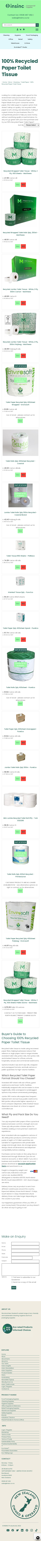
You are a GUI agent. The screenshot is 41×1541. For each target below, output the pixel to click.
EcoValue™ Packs (20, 47)
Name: (4, 1243)
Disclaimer (5, 1432)
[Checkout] (24, 29)
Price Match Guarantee (9, 1451)
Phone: (4, 1250)
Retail (20, 39)
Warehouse (15, 43)
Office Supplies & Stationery (11, 1406)
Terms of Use (6, 1434)
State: (3, 1254)
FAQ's (3, 1375)
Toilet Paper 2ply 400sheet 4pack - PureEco (20, 628)
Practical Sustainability (9, 1444)
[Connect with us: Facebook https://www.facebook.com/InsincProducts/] (13, 1530)
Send (14, 1288)
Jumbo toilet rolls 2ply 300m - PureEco (20, 767)
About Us (5, 1361)
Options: (4, 1277)
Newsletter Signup (8, 1380)
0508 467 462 (26, 15)
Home (5, 82)
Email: (4, 1246)
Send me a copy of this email (24, 1282)
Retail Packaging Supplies (10, 1408)
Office (11, 39)
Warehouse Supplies (9, 1411)
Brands (4, 1415)
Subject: (4, 1261)
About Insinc (6, 1359)
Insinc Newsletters (8, 1368)
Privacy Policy (6, 1437)
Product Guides (7, 1373)
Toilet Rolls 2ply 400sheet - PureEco (20, 687)
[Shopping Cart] (20, 29)
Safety (30, 39)
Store (10, 82)
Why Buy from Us (7, 1382)
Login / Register (7, 1387)
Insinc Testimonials (8, 1384)
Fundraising (5, 1377)
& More (27, 43)
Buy (23, 185)
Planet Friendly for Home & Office (13, 1420)
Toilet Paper (25, 82)
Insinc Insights (6, 1366)
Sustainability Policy (8, 1441)
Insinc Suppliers (7, 1370)
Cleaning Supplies (8, 1401)
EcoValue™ (5, 1448)
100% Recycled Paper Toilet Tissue (18, 83)
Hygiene (18, 35)
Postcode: (5, 1257)
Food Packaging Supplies (10, 1399)
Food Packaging (32, 35)
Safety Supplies (7, 1413)
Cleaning (6, 35)
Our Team (5, 1363)
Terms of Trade (7, 1439)
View (20, 421)
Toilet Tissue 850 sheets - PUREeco (20, 556)
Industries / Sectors (8, 1417)
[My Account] (18, 29)
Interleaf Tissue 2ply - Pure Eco (20, 592)
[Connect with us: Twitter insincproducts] (17, 1530)
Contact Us (12, 15)
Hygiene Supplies (7, 1404)
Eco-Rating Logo (7, 1453)
